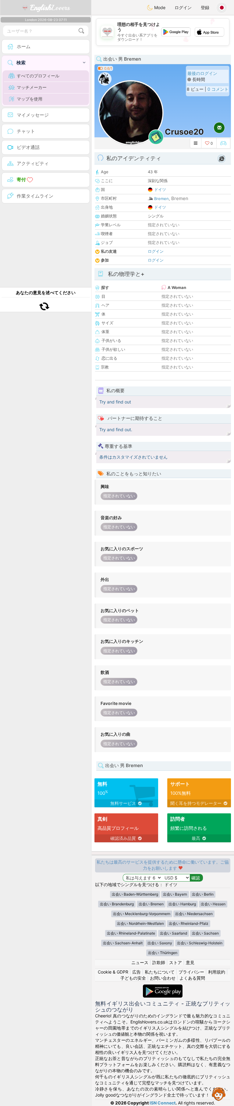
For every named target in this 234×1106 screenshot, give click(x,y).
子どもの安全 (133, 978)
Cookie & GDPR (113, 971)
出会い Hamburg (182, 904)
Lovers (50, 7)
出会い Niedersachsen (194, 913)
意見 (190, 962)
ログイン (183, 7)
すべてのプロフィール (38, 75)
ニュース (139, 962)
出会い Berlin (203, 894)
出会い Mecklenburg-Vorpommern (141, 913)
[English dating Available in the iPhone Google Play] (163, 987)
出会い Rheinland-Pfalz (188, 923)
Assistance (219, 1093)
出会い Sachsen (205, 933)
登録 (205, 7)
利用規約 (216, 971)
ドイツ (160, 189)
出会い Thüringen (162, 952)
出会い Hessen (213, 904)
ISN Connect (163, 1102)
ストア (175, 962)
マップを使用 (29, 98)
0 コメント (218, 89)
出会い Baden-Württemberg (135, 894)
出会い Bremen (151, 904)
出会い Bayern (175, 894)
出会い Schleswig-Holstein (199, 943)
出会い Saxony (159, 943)
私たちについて (160, 971)
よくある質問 (192, 978)
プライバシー (191, 971)
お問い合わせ (163, 978)
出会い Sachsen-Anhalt (123, 943)
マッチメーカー (32, 87)
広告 (136, 971)
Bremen (161, 198)
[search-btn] (81, 31)
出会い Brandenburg (117, 904)
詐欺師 (158, 962)
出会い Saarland (173, 933)
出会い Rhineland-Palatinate (131, 933)
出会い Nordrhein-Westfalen (140, 923)
